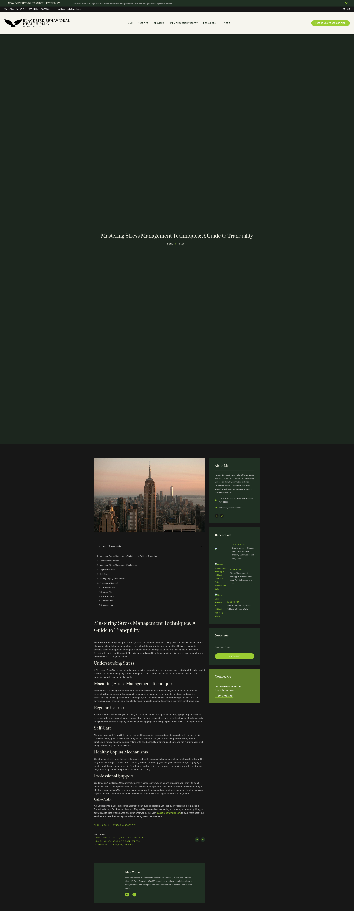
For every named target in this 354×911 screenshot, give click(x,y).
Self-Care (104, 574)
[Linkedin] (344, 9)
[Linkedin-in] (197, 839)
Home (130, 23)
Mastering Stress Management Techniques (118, 565)
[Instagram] (348, 9)
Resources (209, 23)
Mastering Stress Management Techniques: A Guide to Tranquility (128, 556)
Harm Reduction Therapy (184, 23)
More (227, 23)
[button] (201, 546)
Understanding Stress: (109, 560)
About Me (143, 23)
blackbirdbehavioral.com (169, 813)
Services (159, 23)
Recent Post (108, 596)
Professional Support (109, 583)
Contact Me (108, 605)
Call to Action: (109, 587)
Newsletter (108, 601)
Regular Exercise (107, 569)
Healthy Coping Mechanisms (112, 578)
